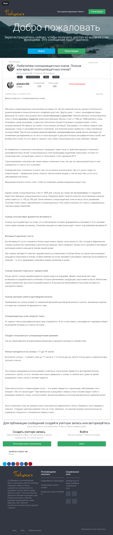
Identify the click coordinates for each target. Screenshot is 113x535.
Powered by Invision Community (93, 529)
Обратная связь (35, 530)
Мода (51, 73)
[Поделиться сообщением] (105, 94)
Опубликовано (18, 94)
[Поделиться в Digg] (13, 464)
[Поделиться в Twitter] (5, 464)
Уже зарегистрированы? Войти (70, 12)
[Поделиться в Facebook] (9, 464)
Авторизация (14, 62)
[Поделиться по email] (26, 464)
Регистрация (97, 12)
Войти (41, 51)
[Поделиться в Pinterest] (30, 464)
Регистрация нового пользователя (27, 444)
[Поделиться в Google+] (17, 464)
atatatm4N (27, 73)
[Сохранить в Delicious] (22, 464)
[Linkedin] (68, 501)
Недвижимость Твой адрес (52, 481)
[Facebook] (68, 493)
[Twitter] (74, 493)
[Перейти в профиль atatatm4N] (10, 67)
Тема (23, 530)
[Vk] (74, 501)
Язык (14, 530)
